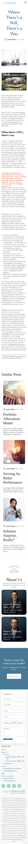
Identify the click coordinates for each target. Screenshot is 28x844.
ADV (16, 839)
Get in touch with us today (14, 341)
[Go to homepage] (9, 3)
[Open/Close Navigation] (25, 2)
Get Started (8, 739)
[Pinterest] (14, 786)
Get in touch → (14, 676)
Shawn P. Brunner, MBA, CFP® (15, 761)
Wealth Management (10, 771)
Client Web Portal (9, 781)
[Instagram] (3, 786)
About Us (4, 752)
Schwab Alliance (9, 778)
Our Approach (8, 763)
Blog (3, 773)
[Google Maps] (19, 786)
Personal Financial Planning (12, 768)
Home (3, 749)
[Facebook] (9, 786)
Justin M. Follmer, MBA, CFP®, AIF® (15, 758)
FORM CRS (19, 839)
